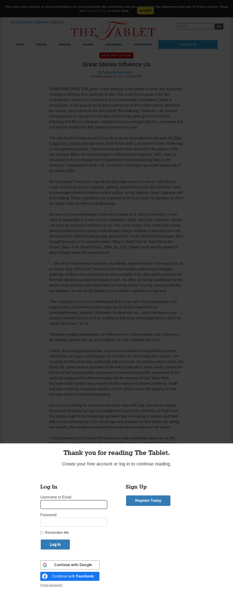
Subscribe (41, 22)
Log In (14, 22)
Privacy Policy (96, 10)
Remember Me (57, 533)
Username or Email (55, 497)
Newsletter (143, 44)
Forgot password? (51, 585)
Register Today (148, 500)
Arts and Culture (116, 55)
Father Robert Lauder (117, 72)
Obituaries (114, 44)
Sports (88, 44)
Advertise (26, 22)
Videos (41, 44)
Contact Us (57, 22)
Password (48, 515)
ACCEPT (145, 10)
